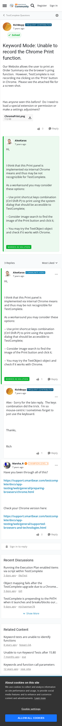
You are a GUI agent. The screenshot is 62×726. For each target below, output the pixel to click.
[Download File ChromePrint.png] (30, 117)
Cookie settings (31, 709)
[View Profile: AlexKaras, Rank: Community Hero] (7, 274)
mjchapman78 (26, 606)
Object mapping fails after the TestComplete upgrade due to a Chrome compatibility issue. (30, 585)
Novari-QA (25, 644)
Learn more (40, 698)
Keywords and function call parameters (29, 664)
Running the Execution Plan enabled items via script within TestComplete (31, 569)
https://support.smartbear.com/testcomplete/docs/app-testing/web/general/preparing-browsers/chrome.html (31, 486)
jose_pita (26, 669)
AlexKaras (21, 140)
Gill (20, 591)
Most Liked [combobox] (50, 263)
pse (24, 656)
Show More (32, 613)
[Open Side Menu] (4, 5)
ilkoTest (22, 575)
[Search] (32, 6)
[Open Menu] (57, 15)
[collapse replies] (31, 270)
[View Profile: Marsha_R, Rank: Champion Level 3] (7, 465)
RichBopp (18, 25)
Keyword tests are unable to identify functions (27, 638)
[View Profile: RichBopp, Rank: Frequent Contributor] (7, 26)
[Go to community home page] (19, 5)
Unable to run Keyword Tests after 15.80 (30, 652)
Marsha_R (18, 463)
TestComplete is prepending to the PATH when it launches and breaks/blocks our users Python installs (30, 600)
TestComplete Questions (18, 15)
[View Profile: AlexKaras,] (9, 142)
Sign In (54, 5)
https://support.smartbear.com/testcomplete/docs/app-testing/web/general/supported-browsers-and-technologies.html (31, 522)
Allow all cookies (31, 718)
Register (42, 5)
